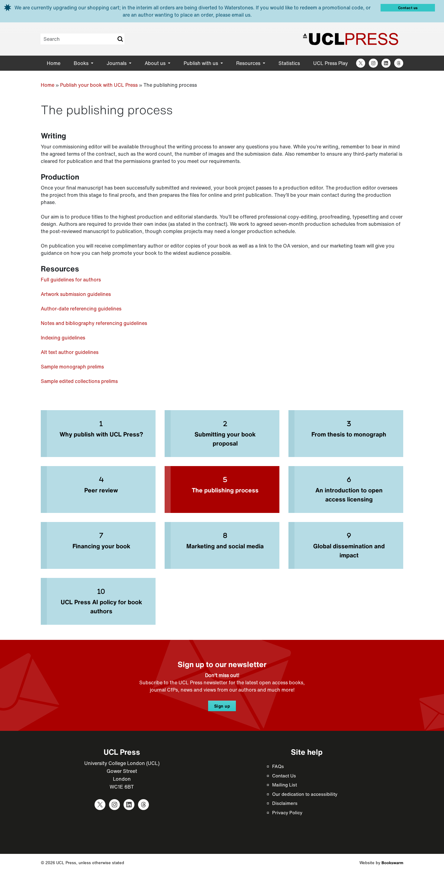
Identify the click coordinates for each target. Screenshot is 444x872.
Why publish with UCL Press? (101, 434)
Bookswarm (392, 863)
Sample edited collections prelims (79, 381)
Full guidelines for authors (71, 279)
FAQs (278, 766)
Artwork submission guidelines (76, 294)
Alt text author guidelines (69, 352)
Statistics (289, 63)
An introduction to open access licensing (349, 495)
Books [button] (82, 63)
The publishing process (225, 490)
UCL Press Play (330, 63)
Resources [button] (249, 63)
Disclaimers (285, 803)
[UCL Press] (350, 39)
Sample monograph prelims (72, 366)
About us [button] (156, 63)
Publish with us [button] (201, 63)
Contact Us (284, 775)
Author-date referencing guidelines (81, 308)
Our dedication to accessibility (304, 794)
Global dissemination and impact (349, 550)
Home (53, 63)
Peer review (101, 490)
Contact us (408, 7)
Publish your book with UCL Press (99, 85)
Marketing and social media (225, 546)
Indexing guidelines (63, 337)
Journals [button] (117, 63)
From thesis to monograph (348, 434)
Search (119, 39)
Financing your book (101, 546)
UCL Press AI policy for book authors (101, 606)
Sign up (222, 706)
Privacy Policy (287, 812)
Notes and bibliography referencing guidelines (94, 323)
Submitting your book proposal (225, 439)
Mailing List (284, 784)
